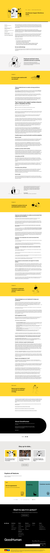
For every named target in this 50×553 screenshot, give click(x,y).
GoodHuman (29, 142)
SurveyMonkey (35, 339)
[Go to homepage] (12, 539)
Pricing (12, 526)
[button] (33, 499)
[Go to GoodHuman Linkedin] (6, 523)
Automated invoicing (21, 529)
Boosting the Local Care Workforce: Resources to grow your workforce (24, 408)
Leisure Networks (35, 127)
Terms (33, 540)
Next (42, 545)
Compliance (20, 536)
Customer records (45, 484)
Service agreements (11, 485)
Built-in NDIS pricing (21, 534)
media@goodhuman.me (42, 529)
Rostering (29, 484)
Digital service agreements (20, 531)
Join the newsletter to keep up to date (39, 543)
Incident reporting (20, 533)
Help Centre (27, 529)
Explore (7, 482)
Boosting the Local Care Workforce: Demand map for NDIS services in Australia (26, 410)
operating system (21, 268)
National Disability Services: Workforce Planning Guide (22, 406)
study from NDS (18, 29)
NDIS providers (13, 529)
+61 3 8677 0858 (41, 526)
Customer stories (27, 526)
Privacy (38, 540)
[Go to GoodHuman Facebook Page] (4, 523)
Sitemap (36, 540)
